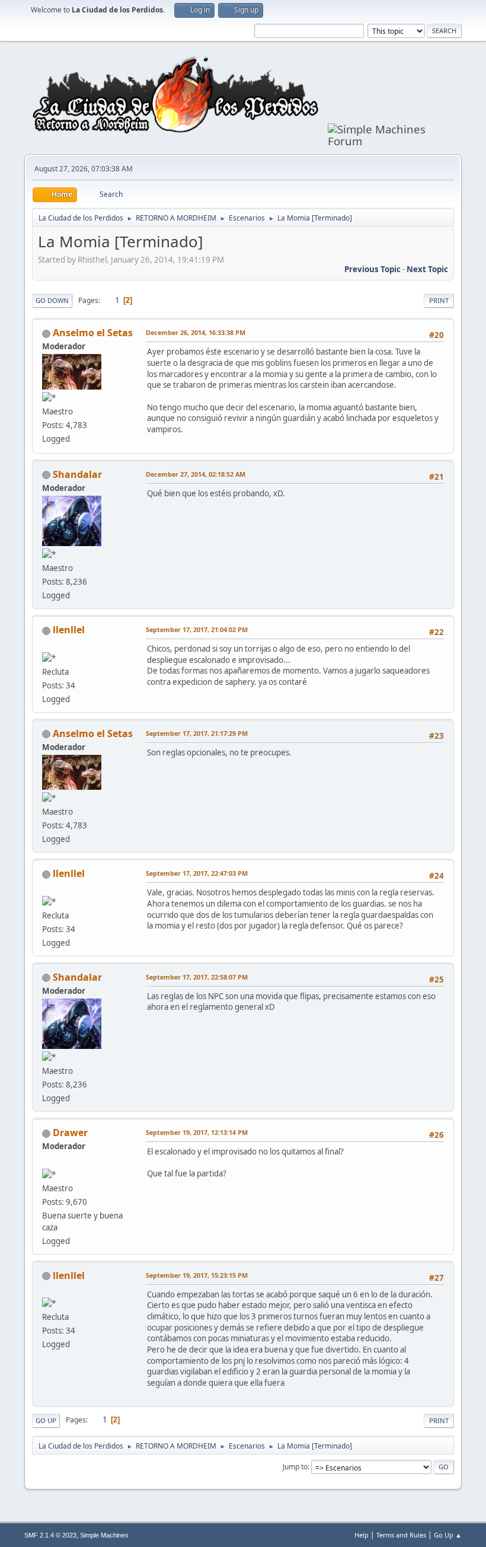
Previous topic (372, 269)
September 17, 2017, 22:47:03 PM (197, 873)
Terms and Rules (401, 1534)
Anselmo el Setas (93, 332)
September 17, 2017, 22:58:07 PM (197, 976)
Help (361, 1534)
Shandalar (77, 474)
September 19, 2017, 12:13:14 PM (197, 1132)
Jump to (295, 1467)
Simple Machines (104, 1535)
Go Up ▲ (448, 1534)
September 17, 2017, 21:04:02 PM (197, 629)
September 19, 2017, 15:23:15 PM (197, 1275)
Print (439, 300)
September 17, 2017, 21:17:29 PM (197, 733)
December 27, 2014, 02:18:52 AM (195, 474)
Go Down (52, 300)
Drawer (70, 1132)
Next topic (427, 269)
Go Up (46, 1420)
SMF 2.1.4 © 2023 (50, 1535)
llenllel (69, 629)
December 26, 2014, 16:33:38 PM (195, 332)
